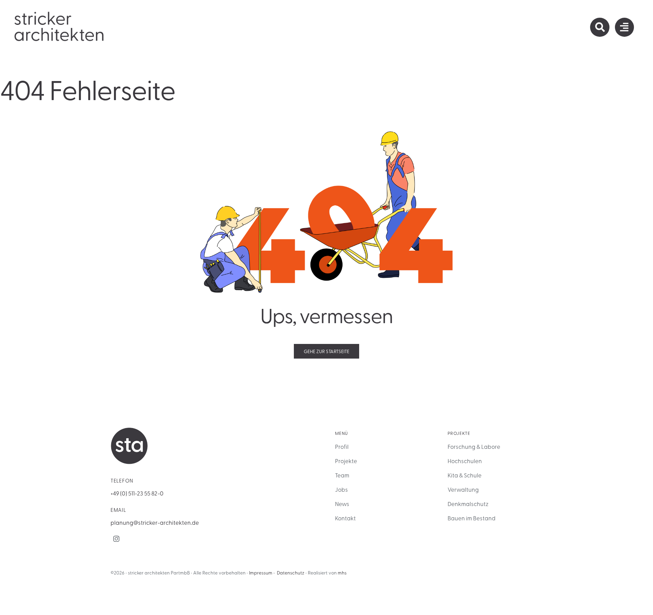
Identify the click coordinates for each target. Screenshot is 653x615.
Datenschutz (290, 572)
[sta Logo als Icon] (129, 430)
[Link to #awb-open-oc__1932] (624, 27)
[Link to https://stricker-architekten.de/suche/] (599, 27)
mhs (342, 572)
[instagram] (116, 539)
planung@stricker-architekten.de (155, 522)
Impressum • (262, 572)
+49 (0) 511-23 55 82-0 (137, 493)
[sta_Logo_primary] (59, 13)
